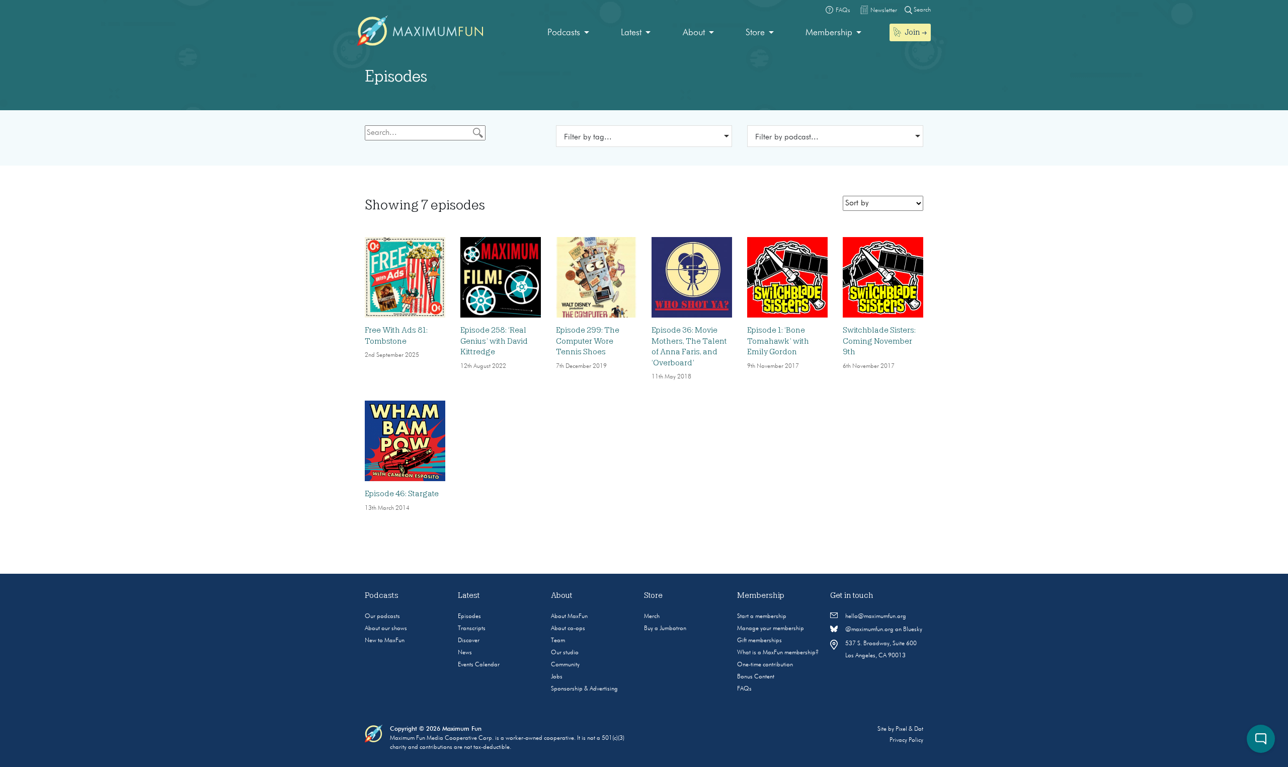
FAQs (744, 689)
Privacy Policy (906, 740)
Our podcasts (382, 616)
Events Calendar (479, 665)
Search (921, 10)
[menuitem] (568, 33)
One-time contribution (765, 665)
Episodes (469, 616)
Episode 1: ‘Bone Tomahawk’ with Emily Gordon (778, 341)
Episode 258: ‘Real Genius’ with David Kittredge (494, 341)
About (694, 32)
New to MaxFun (385, 641)
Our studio (565, 653)
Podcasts (563, 32)
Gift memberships (759, 641)
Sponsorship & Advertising (584, 689)
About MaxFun (569, 616)
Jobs (556, 677)
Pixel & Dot (909, 729)
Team (558, 641)
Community (565, 665)
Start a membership (761, 616)
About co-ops (568, 629)
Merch (652, 616)
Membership (829, 32)
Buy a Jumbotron (665, 629)
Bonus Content (755, 677)
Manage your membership (770, 629)
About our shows (386, 629)
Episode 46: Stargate (402, 493)
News (465, 653)
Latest (631, 32)
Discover (468, 641)
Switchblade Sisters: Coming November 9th (879, 341)
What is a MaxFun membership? (778, 653)
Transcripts (472, 629)
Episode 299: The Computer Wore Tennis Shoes (587, 341)
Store (755, 32)
